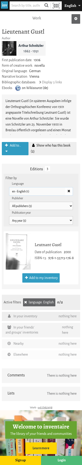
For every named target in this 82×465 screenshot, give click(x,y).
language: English (41, 302)
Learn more (41, 448)
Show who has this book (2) (50, 148)
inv (4, 5)
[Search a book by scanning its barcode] (56, 5)
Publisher (17, 198)
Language (18, 184)
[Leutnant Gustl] (18, 251)
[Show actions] (76, 19)
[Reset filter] (68, 191)
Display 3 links (52, 82)
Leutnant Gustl (48, 245)
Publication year (21, 213)
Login (62, 460)
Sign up (20, 460)
